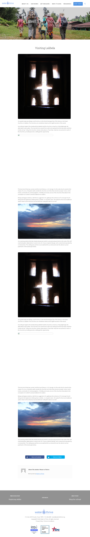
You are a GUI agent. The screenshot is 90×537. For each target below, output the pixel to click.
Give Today (78, 4)
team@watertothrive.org (58, 517)
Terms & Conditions (49, 521)
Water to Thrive (40, 473)
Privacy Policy (39, 521)
